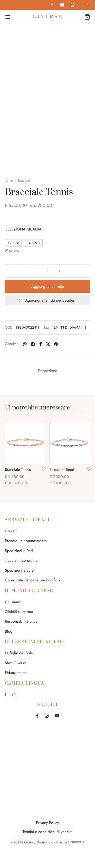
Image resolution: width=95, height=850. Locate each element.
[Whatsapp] (25, 344)
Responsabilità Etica (21, 621)
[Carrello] (87, 17)
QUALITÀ (34, 229)
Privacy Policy (47, 822)
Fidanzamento (16, 672)
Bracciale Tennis (18, 469)
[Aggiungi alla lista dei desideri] (44, 469)
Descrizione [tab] (47, 371)
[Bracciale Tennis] (25, 443)
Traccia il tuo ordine (21, 560)
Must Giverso (15, 663)
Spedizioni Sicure (19, 570)
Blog (8, 631)
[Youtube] (62, 5)
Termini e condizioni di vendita (48, 831)
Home (9, 180)
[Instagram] (72, 5)
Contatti (11, 531)
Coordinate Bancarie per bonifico (32, 580)
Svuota (14, 250)
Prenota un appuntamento (26, 541)
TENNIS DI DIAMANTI (69, 327)
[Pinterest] (56, 344)
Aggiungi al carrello (47, 286)
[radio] (13, 242)
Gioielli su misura (19, 611)
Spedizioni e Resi (19, 550)
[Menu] (8, 17)
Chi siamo (13, 602)
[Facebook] (52, 5)
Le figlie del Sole (19, 653)
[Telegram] (33, 344)
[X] (48, 344)
